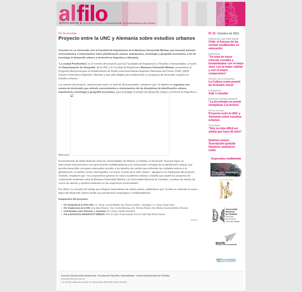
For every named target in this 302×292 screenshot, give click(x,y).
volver (194, 219)
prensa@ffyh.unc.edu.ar (73, 279)
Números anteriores (221, 146)
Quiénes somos (218, 140)
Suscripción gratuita (221, 143)
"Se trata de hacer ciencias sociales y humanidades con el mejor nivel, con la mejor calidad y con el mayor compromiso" (226, 65)
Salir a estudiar (218, 93)
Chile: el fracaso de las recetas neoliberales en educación (223, 45)
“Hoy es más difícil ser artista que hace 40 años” (225, 130)
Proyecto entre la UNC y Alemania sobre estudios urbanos (225, 116)
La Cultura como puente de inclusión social (224, 83)
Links (212, 150)
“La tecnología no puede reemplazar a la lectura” (224, 103)
